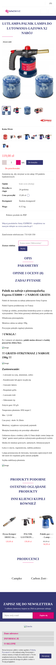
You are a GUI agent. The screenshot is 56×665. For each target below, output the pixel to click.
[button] (28, 633)
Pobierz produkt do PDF (16, 215)
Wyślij (22, 249)
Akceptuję (45, 656)
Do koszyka (33, 162)
